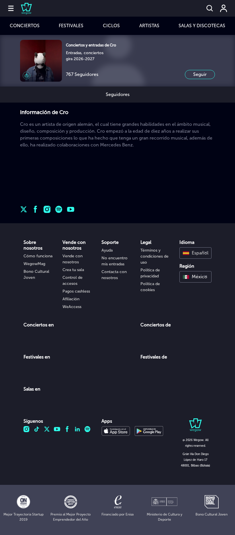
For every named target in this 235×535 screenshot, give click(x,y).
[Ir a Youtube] (70, 209)
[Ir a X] (23, 209)
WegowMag (34, 263)
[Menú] (11, 8)
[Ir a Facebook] (35, 209)
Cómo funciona (37, 256)
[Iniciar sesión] (223, 8)
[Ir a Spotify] (58, 209)
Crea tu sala (73, 269)
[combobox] (195, 253)
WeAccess (71, 306)
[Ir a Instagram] (47, 209)
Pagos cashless (76, 291)
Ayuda (107, 250)
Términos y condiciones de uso (154, 256)
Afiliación (70, 299)
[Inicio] (23, 8)
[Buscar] (209, 8)
